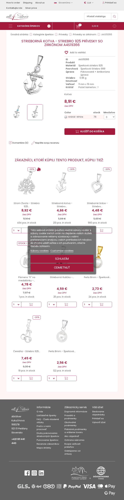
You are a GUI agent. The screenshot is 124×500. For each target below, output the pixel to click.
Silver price (31, 8)
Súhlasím (62, 259)
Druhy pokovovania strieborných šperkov (48, 435)
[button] (96, 26)
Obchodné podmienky (70, 424)
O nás (40, 411)
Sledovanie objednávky (98, 413)
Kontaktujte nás (14, 8)
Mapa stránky (44, 447)
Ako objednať (71, 436)
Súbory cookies (40, 250)
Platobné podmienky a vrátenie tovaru (75, 431)
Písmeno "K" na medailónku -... (26, 279)
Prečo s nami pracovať (44, 428)
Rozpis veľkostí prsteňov (72, 445)
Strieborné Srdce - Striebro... (97, 205)
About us (40, 2)
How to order (13, 2)
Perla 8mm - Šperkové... (97, 277)
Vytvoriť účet (98, 422)
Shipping (27, 2)
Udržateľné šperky (46, 415)
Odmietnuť (62, 268)
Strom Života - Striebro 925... (27, 205)
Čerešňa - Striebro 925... (26, 351)
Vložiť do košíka (92, 131)
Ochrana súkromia (74, 440)
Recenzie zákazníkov (48, 443)
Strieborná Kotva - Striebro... (62, 205)
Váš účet (97, 407)
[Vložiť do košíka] (102, 230)
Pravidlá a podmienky (70, 417)
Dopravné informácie (75, 411)
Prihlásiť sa (98, 418)
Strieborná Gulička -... (62, 277)
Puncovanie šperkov (47, 440)
